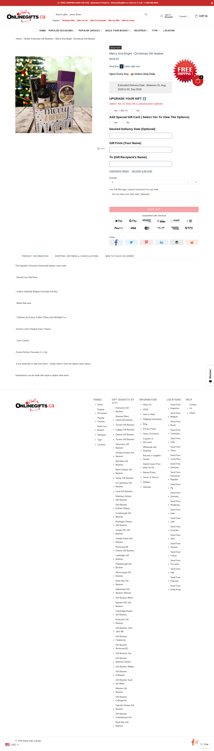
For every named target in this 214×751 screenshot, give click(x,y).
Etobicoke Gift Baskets (122, 621)
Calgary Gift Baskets (125, 430)
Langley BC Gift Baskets (123, 532)
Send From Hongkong (175, 503)
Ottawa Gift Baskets (125, 434)
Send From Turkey (175, 554)
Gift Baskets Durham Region (123, 506)
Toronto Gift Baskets (125, 425)
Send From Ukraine (175, 545)
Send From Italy (175, 571)
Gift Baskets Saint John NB (124, 630)
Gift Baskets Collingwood (121, 699)
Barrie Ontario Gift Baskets (124, 471)
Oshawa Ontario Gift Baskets (125, 454)
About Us (147, 404)
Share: (112, 237)
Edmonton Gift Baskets (122, 410)
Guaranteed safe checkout (154, 215)
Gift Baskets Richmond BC (122, 647)
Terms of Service (151, 477)
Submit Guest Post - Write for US (152, 466)
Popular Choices (101, 420)
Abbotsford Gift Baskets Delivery (123, 591)
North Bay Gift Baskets (122, 583)
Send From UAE (175, 520)
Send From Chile (175, 440)
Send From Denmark (175, 466)
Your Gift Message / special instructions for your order (133, 189)
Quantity (113, 178)
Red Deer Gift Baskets (122, 463)
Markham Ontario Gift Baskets (123, 498)
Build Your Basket (102, 428)
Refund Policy (149, 472)
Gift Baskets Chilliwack (121, 673)
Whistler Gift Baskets (121, 690)
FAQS (146, 409)
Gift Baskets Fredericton (121, 638)
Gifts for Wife (114, 20)
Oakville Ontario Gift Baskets (125, 707)
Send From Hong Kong (175, 588)
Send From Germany (175, 495)
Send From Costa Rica (175, 457)
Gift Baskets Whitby (125, 666)
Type (99, 440)
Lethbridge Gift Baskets (122, 557)
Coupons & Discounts (148, 440)
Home (19, 39)
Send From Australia (175, 528)
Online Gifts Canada (26, 16)
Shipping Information (152, 419)
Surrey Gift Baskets (125, 478)
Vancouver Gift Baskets (122, 446)
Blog (145, 424)
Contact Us (193, 406)
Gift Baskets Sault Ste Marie (124, 682)
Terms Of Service (151, 434)
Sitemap (147, 487)
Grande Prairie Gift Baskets (124, 540)
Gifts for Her (82, 20)
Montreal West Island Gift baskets (124, 418)
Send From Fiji (175, 486)
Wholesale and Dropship (149, 449)
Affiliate (146, 482)
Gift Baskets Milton (124, 598)
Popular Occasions (102, 411)
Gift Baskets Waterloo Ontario (123, 660)
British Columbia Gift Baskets (38, 39)
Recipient (101, 435)
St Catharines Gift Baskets (124, 485)
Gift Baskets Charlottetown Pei (124, 716)
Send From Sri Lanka (175, 562)
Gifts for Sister (128, 20)
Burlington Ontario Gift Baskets (124, 523)
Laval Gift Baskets (124, 491)
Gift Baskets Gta (123, 653)
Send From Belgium (175, 415)
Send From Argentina (175, 406)
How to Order (149, 414)
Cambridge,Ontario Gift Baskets (124, 613)
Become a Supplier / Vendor (152, 457)
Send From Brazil (175, 423)
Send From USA (175, 537)
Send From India (175, 512)
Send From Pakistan (175, 579)
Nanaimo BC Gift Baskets (123, 604)
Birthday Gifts (68, 20)
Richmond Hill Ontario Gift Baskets (125, 549)
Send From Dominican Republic (175, 476)
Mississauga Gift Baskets (123, 574)
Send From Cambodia (175, 432)
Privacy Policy (149, 429)
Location (101, 444)
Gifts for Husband (98, 20)
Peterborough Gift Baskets (124, 566)
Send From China (175, 449)
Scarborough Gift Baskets (123, 515)
